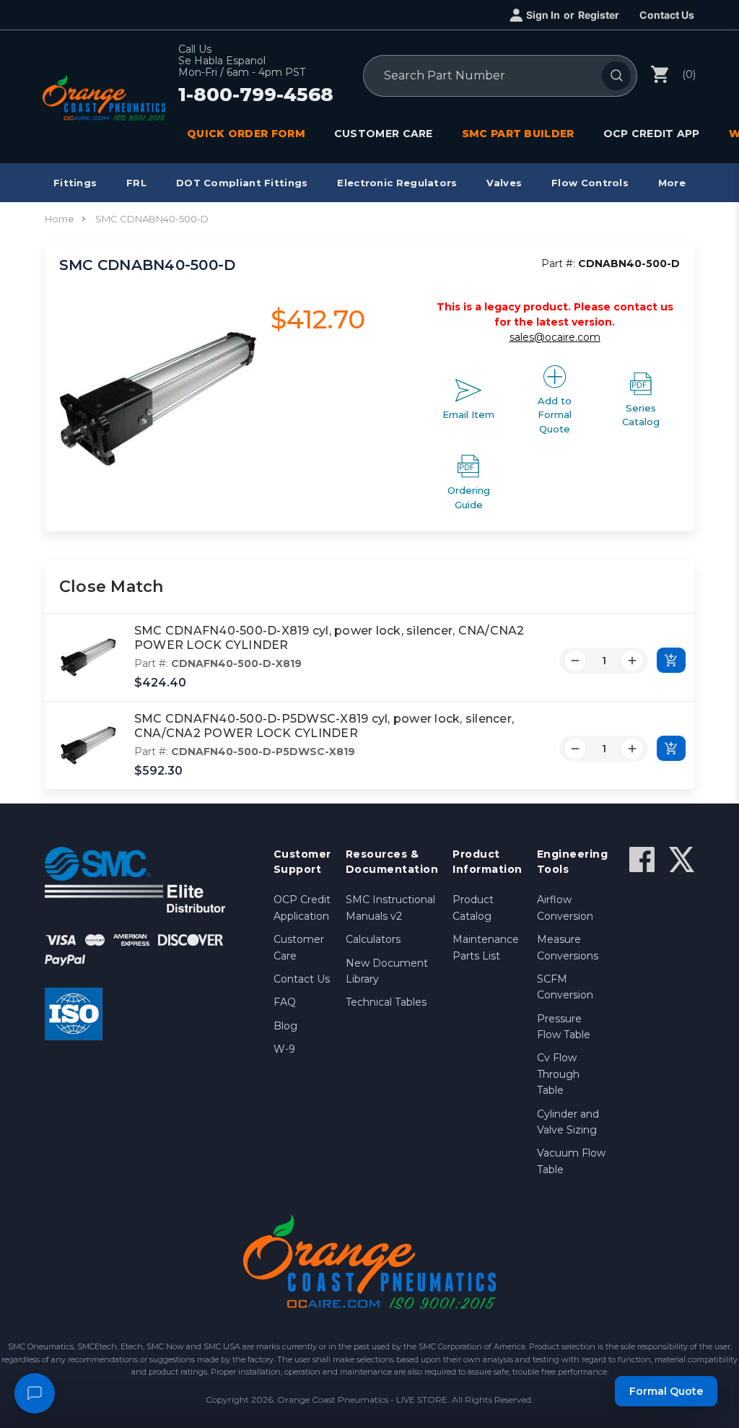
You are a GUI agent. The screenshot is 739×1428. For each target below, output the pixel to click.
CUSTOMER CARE (383, 133)
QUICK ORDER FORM (246, 133)
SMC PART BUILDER (518, 133)
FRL (136, 182)
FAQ (285, 1002)
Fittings (75, 182)
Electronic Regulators (397, 182)
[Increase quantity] (632, 660)
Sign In (543, 15)
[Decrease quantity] (575, 660)
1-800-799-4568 (255, 95)
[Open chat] (34, 1393)
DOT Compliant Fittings (242, 182)
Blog (285, 1025)
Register (598, 15)
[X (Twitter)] (681, 859)
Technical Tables (386, 1002)
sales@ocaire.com (555, 337)
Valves (504, 182)
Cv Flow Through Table (558, 1074)
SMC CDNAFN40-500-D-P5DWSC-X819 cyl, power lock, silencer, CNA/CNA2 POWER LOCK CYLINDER (324, 726)
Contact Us (666, 15)
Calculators (373, 939)
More (672, 182)
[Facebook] (642, 859)
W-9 (284, 1048)
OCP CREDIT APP (651, 133)
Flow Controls (590, 182)
